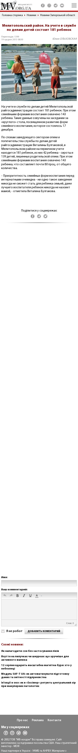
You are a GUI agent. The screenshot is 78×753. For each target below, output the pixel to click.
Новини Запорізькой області (57, 15)
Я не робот (14, 631)
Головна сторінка (12, 15)
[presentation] (5, 596)
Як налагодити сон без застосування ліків (30, 651)
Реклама (38, 720)
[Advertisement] (39, 403)
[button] (5, 596)
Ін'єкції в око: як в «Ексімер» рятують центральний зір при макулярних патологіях (38, 684)
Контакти (54, 720)
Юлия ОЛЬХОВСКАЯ (64, 38)
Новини (31, 15)
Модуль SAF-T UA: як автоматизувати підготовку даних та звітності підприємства (35, 675)
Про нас (22, 720)
